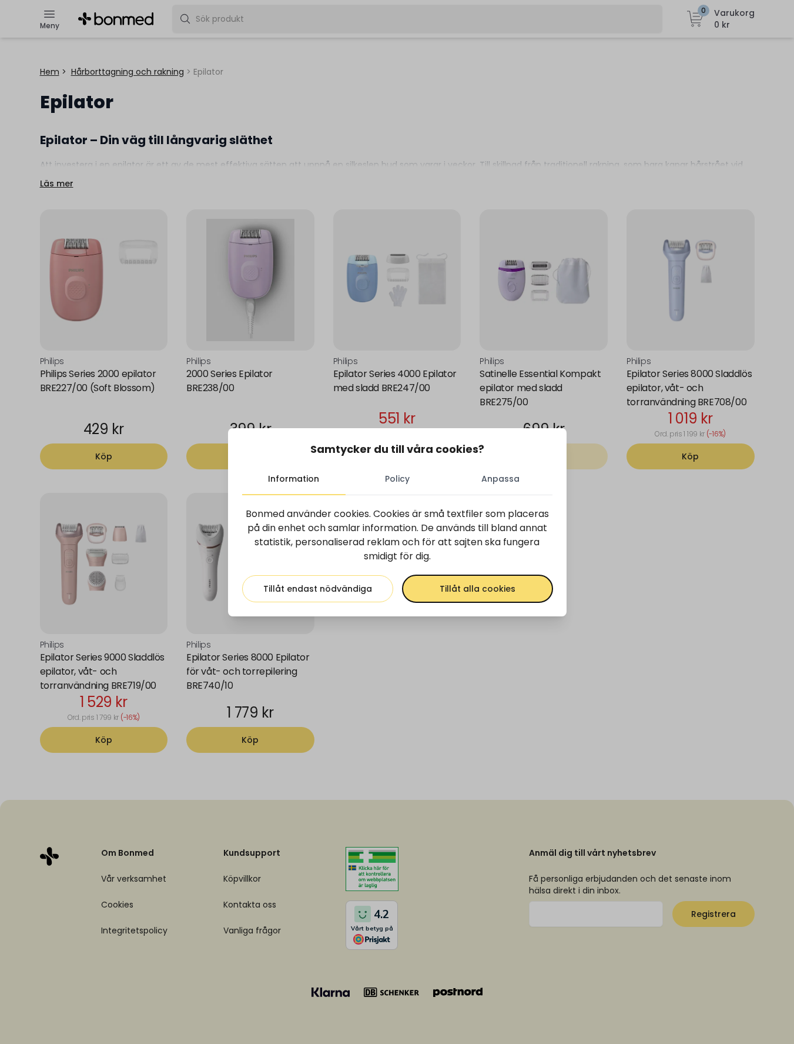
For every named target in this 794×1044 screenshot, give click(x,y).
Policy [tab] (397, 479)
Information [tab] (293, 479)
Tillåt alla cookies (477, 589)
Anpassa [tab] (500, 479)
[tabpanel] (397, 554)
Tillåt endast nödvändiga (317, 589)
